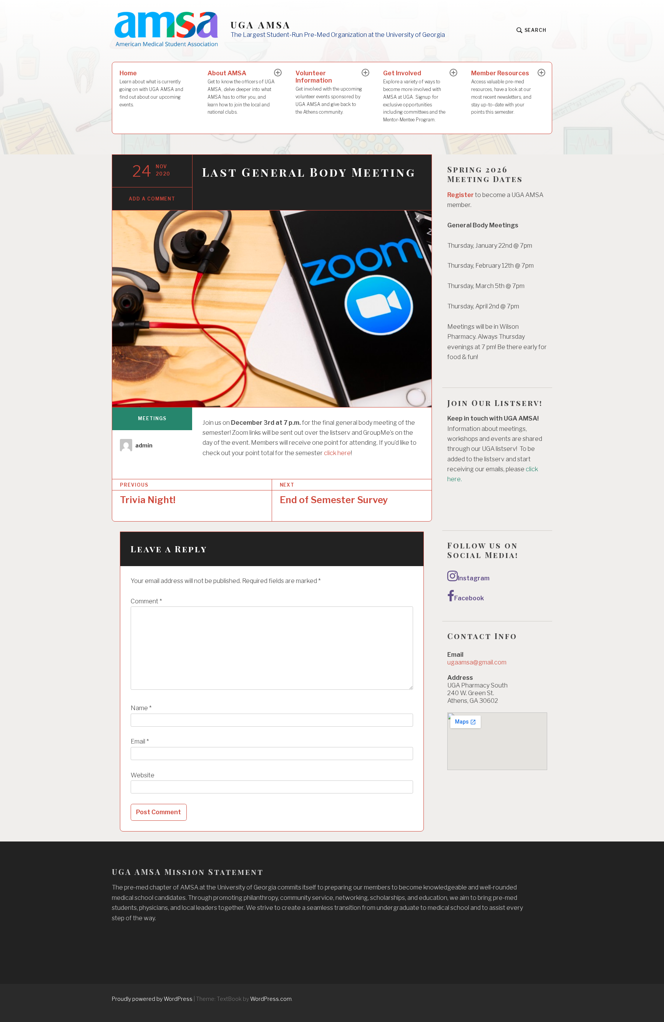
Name (141, 708)
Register (460, 195)
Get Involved (414, 96)
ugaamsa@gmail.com (476, 662)
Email (140, 741)
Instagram (474, 578)
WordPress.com (271, 998)
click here (337, 453)
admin (144, 445)
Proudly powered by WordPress (152, 998)
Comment (146, 601)
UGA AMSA (261, 25)
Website (142, 775)
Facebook (469, 598)
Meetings (152, 418)
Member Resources (501, 92)
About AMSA (241, 92)
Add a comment (152, 199)
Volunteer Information (328, 92)
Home (151, 88)
